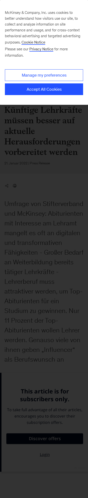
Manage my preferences (44, 75)
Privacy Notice (41, 49)
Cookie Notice (33, 42)
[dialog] (44, 52)
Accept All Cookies (44, 89)
